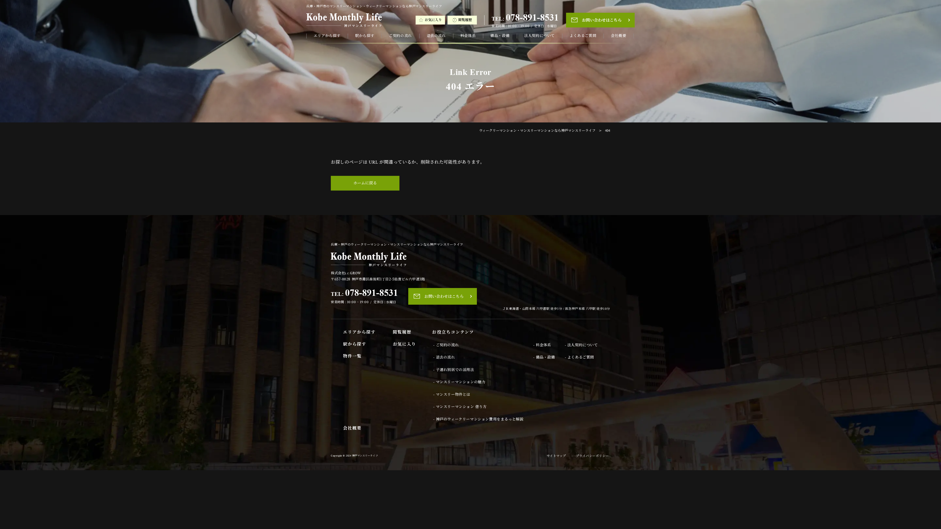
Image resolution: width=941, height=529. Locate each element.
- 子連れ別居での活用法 (453, 370)
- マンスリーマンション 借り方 (460, 407)
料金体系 (468, 36)
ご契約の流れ (400, 36)
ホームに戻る (365, 183)
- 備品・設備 (544, 357)
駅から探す (364, 36)
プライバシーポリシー (592, 456)
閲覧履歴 (465, 20)
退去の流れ (436, 36)
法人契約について (539, 36)
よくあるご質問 (583, 36)
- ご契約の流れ (446, 345)
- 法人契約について (581, 345)
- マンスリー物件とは (451, 395)
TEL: (525, 17)
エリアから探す (327, 36)
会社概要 (618, 36)
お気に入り (433, 20)
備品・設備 (499, 36)
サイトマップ (556, 456)
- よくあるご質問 (579, 357)
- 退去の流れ (444, 357)
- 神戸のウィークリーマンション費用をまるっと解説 (478, 419)
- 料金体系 (542, 345)
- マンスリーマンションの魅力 (459, 382)
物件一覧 (352, 356)
